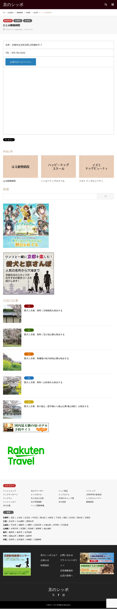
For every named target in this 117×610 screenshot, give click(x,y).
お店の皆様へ (66, 575)
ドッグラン (7, 498)
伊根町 (29, 539)
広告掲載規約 (66, 570)
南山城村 (47, 528)
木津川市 (14, 528)
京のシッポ (58, 589)
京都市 (18, 21)
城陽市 (21, 525)
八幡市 (29, 525)
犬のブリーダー (37, 491)
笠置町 (23, 528)
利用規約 (45, 565)
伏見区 (87, 518)
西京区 (80, 518)
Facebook (58, 595)
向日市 (11, 521)
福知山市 (12, 536)
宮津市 (11, 539)
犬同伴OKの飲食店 (94, 494)
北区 (12, 518)
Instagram (63, 595)
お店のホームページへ (20, 62)
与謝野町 (37, 539)
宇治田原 (64, 525)
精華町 (38, 528)
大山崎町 (20, 521)
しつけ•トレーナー (93, 498)
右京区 (72, 518)
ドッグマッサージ (10, 494)
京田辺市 (37, 525)
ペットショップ (9, 491)
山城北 (6, 525)
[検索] (105, 4)
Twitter (53, 595)
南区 (65, 518)
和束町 (31, 528)
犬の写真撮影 (36, 502)
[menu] (112, 4)
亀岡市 (11, 532)
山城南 (6, 528)
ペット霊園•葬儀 (37, 505)
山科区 (50, 518)
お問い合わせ (66, 555)
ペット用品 (63, 491)
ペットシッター (9, 502)
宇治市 (13, 525)
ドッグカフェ (63, 494)
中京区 (35, 518)
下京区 (58, 518)
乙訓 (5, 521)
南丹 (5, 532)
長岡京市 (30, 521)
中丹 (5, 536)
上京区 (19, 518)
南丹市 (19, 532)
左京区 (27, 21)
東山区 (43, 518)
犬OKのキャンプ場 (66, 498)
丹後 (5, 539)
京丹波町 (28, 532)
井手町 (56, 525)
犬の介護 (6, 505)
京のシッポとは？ (49, 555)
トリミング (90, 491)
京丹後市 (20, 539)
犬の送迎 (62, 502)
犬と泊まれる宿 (37, 498)
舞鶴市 (21, 536)
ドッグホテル (36, 494)
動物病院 (8, 21)
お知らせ (45, 560)
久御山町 (47, 525)
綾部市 (29, 536)
